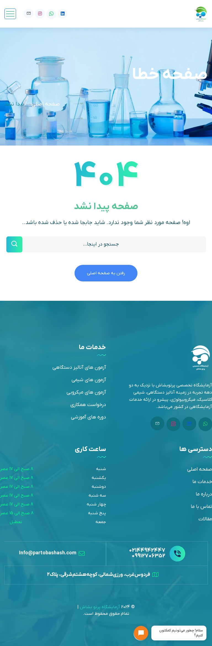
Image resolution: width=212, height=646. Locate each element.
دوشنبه (99, 486)
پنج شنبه (97, 513)
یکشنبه (99, 478)
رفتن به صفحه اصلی (106, 273)
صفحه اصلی (45, 104)
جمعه (101, 522)
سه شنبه (97, 495)
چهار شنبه (96, 504)
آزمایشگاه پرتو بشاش (100, 607)
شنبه (101, 469)
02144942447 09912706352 (147, 553)
